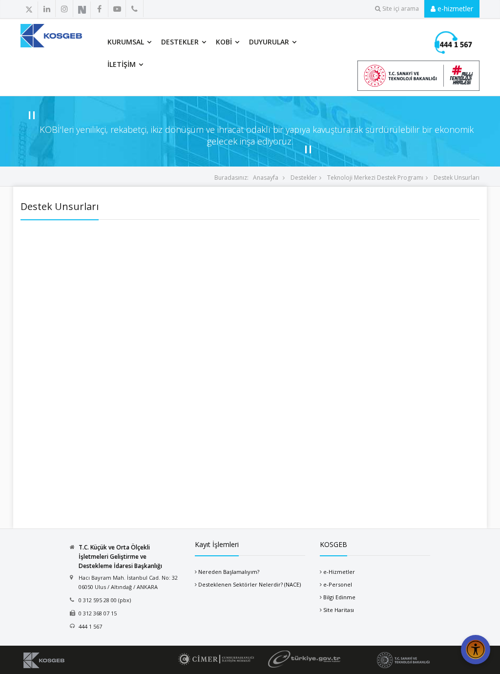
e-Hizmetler (339, 571)
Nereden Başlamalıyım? (228, 571)
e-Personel (337, 584)
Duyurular (269, 41)
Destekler (180, 41)
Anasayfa (265, 177)
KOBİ (224, 41)
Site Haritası (338, 609)
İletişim (121, 64)
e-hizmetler (454, 8)
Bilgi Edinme (339, 597)
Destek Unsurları (455, 177)
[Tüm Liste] (131, 9)
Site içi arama (400, 8)
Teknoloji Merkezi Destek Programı (374, 177)
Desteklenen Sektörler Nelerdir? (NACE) (249, 584)
